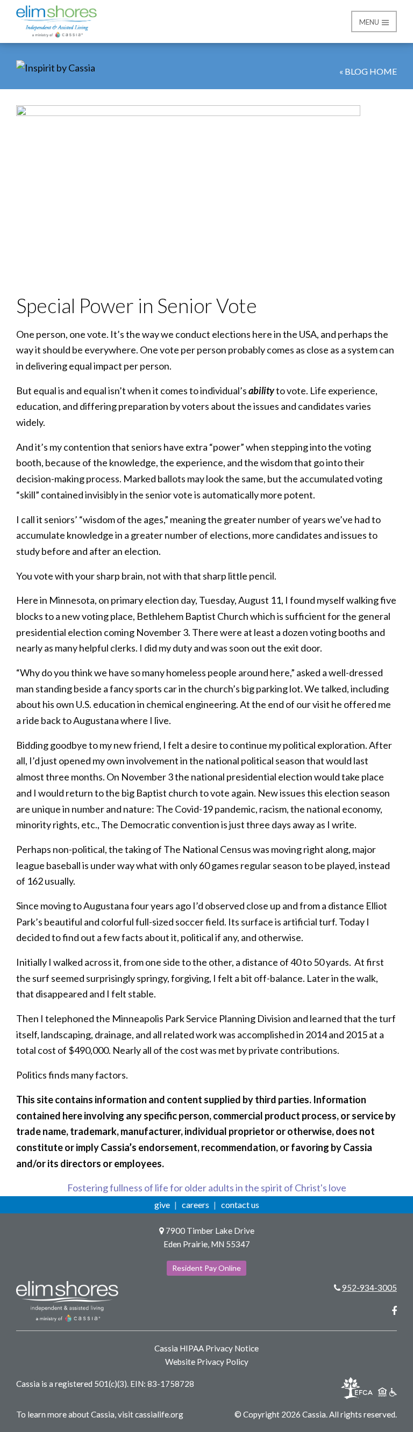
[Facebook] (394, 1311)
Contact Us (240, 1204)
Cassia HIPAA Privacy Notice (206, 1348)
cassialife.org (159, 1414)
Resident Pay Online (206, 1267)
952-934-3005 (369, 1287)
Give (162, 1204)
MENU (370, 22)
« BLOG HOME (368, 71)
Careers (195, 1204)
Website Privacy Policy (206, 1361)
